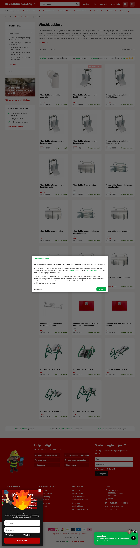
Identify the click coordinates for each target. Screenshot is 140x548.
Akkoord (101, 289)
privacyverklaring (91, 270)
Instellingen (38, 289)
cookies (71, 270)
